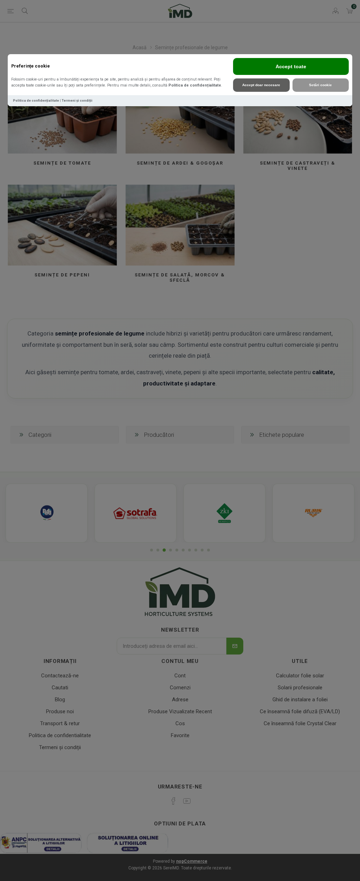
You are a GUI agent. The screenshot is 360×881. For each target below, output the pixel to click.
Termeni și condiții (77, 100)
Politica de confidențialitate (194, 85)
